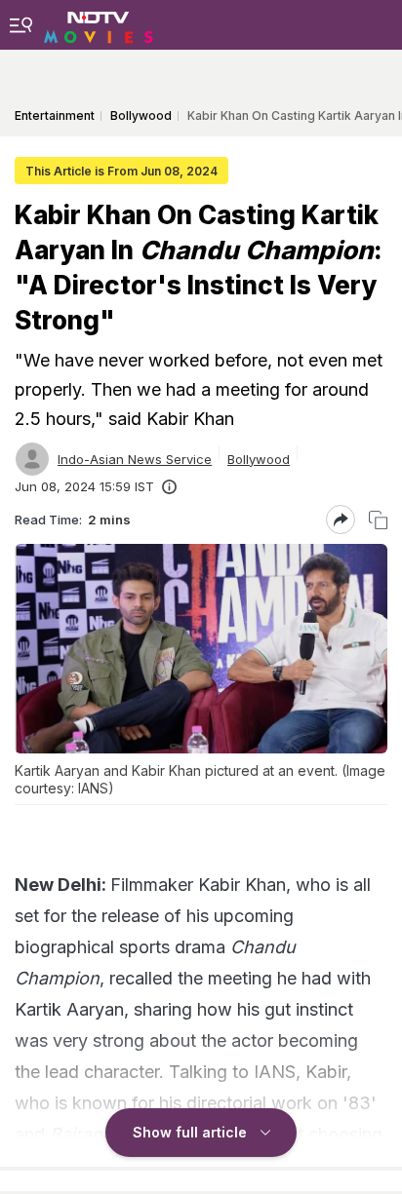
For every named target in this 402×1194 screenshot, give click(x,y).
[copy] (378, 520)
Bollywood (258, 459)
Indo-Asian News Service (135, 459)
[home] (98, 24)
